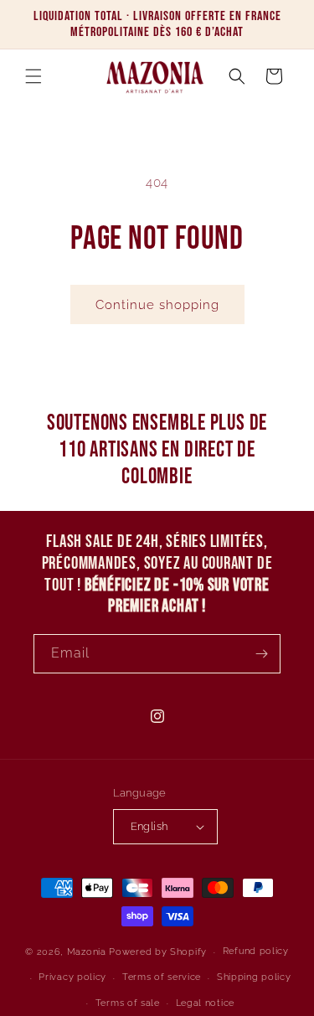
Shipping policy (254, 977)
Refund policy (256, 951)
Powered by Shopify (158, 951)
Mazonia (86, 951)
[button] (33, 76)
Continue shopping (157, 304)
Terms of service (161, 977)
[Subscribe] (261, 653)
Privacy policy (72, 977)
